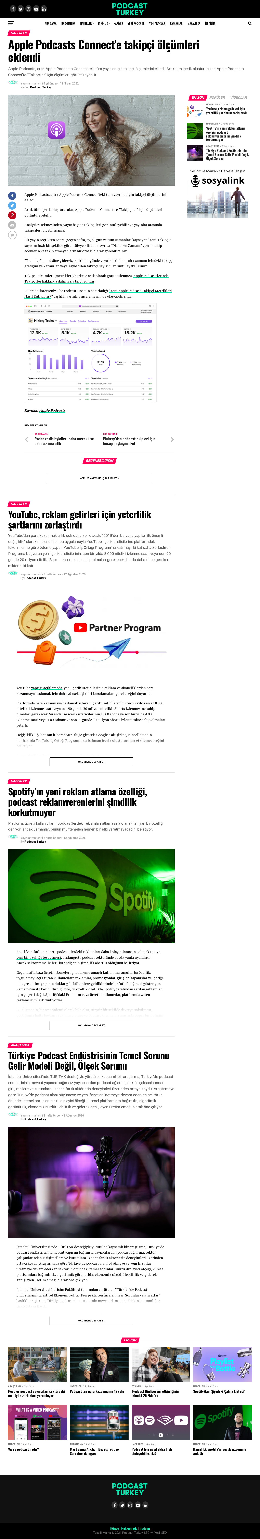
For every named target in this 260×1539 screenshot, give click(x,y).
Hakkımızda (68, 23)
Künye (114, 1528)
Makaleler (193, 23)
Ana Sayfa (50, 23)
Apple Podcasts (52, 410)
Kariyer (118, 23)
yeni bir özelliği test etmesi (38, 957)
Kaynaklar (176, 23)
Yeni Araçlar (157, 23)
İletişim (210, 23)
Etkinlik (103, 23)
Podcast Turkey (41, 87)
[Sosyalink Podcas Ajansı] (217, 217)
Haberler (86, 23)
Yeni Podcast (136, 23)
